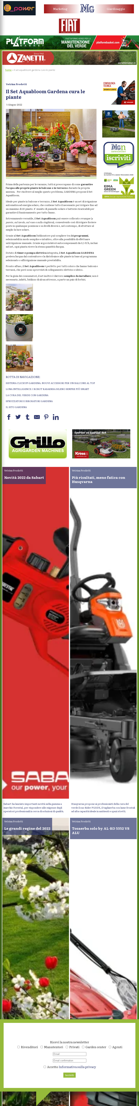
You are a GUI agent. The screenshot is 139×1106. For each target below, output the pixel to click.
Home (8, 70)
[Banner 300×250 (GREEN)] (118, 197)
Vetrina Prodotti (16, 84)
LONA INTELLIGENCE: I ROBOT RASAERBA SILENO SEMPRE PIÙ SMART (47, 389)
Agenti (117, 1047)
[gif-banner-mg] (69, 64)
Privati (74, 1047)
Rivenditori (29, 1047)
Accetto (71, 1066)
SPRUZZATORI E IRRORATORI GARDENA (29, 401)
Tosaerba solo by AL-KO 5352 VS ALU (100, 830)
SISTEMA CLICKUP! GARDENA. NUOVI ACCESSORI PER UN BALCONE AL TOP (50, 383)
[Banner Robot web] (38, 457)
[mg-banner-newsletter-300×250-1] (118, 167)
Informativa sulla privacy (77, 1066)
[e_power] (19, 14)
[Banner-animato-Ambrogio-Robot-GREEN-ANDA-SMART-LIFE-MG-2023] (101, 457)
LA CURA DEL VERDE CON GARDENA (27, 395)
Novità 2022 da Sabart (24, 477)
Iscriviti (69, 1075)
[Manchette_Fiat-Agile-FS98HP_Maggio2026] (69, 32)
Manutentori (53, 1047)
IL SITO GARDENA (16, 407)
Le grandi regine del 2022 (27, 828)
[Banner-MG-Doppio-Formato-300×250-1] (118, 136)
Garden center (95, 1047)
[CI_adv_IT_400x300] (118, 103)
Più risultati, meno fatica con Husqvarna (98, 479)
